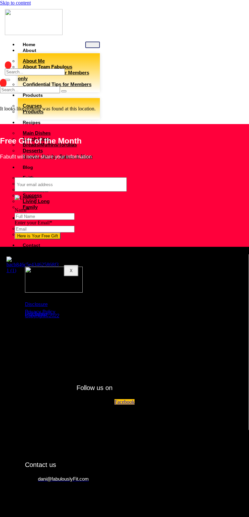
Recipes (32, 122)
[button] (8, 65)
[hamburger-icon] (92, 45)
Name (22, 210)
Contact (31, 245)
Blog (28, 167)
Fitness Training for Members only (53, 75)
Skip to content (15, 3)
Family (30, 207)
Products (33, 95)
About (29, 50)
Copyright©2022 (42, 315)
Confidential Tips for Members (57, 84)
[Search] (7, 80)
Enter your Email (33, 222)
